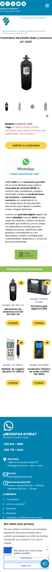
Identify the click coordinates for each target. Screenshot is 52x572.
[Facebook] (2, 3)
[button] (26, 174)
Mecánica (12, 31)
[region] (26, 545)
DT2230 (25, 127)
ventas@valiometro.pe (20, 476)
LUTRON (34, 127)
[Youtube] (18, 3)
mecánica (10, 130)
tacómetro (23, 130)
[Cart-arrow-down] (23, 3)
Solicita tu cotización (26, 145)
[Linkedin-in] (13, 3)
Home (5, 31)
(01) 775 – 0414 (13, 450)
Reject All (26, 565)
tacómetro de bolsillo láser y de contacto (25, 132)
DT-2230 (16, 127)
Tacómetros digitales (26, 31)
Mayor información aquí (25, 173)
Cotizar (13, 323)
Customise (26, 558)
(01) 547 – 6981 (13, 444)
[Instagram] (7, 3)
